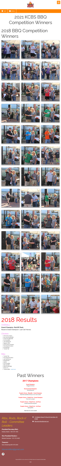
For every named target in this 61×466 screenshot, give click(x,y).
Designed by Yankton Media (41, 459)
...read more (13, 369)
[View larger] (10, 49)
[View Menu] (58, 2)
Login (30, 461)
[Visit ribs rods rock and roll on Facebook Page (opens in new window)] (3, 454)
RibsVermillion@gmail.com (42, 421)
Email (13, 11)
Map (4, 11)
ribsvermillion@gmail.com (13, 449)
